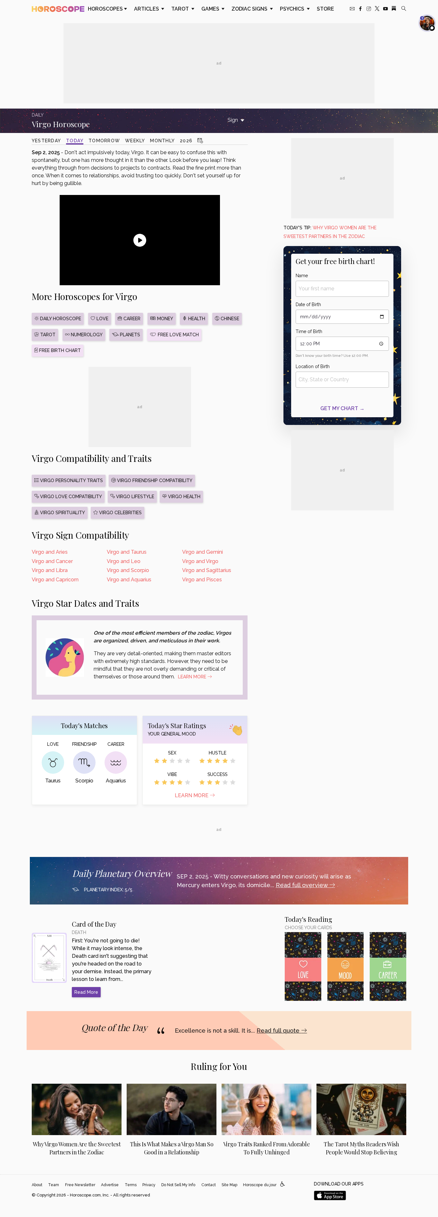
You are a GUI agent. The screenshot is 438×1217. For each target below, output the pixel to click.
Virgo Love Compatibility (70, 496)
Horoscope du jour (259, 1185)
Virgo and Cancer (52, 561)
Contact (208, 1185)
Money (164, 318)
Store (325, 9)
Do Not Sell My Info (178, 1185)
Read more (86, 992)
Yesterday (46, 140)
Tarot (180, 9)
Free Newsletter (80, 1185)
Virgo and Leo (123, 561)
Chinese (229, 318)
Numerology (86, 334)
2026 (186, 140)
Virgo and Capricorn (55, 580)
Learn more (192, 795)
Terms (131, 1185)
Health (196, 318)
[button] (282, 1184)
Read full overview (302, 885)
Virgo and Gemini (202, 552)
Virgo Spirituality (62, 512)
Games (211, 9)
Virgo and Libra (50, 570)
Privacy (149, 1185)
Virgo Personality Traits (71, 480)
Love (101, 318)
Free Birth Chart (59, 350)
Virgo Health (183, 496)
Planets (129, 334)
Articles (147, 9)
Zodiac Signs (250, 9)
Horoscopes (105, 9)
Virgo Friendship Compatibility (154, 480)
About (37, 1185)
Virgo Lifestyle (134, 496)
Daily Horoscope (60, 318)
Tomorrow (104, 140)
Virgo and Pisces (202, 580)
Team (53, 1185)
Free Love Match (177, 334)
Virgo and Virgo (200, 561)
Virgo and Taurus (127, 552)
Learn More (192, 676)
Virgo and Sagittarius (206, 570)
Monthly (162, 140)
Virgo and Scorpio (128, 570)
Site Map (229, 1185)
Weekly (135, 140)
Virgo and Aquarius (129, 580)
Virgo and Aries (50, 552)
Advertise (110, 1185)
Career (131, 318)
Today (74, 140)
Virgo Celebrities (120, 512)
